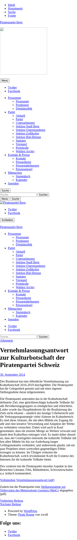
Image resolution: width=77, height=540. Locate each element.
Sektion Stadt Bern (27, 126)
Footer (12, 15)
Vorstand (21, 144)
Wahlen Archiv (25, 151)
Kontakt (21, 158)
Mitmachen (15, 172)
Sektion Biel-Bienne (28, 137)
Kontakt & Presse (19, 155)
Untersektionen (25, 122)
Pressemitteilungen (27, 165)
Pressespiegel (24, 169)
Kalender (21, 180)
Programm (14, 97)
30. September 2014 (12, 374)
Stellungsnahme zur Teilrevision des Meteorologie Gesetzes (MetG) (33, 488)
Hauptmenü (15, 8)
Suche (12, 12)
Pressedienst (23, 162)
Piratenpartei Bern (11, 22)
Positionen (22, 105)
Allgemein (6, 340)
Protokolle (22, 147)
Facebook (14, 91)
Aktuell (20, 115)
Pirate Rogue (26, 514)
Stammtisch (23, 176)
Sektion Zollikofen (27, 133)
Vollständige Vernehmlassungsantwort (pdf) (27, 480)
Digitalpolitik (24, 108)
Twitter (12, 87)
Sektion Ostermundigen (30, 130)
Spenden (13, 183)
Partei (11, 112)
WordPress (30, 511)
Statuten (21, 140)
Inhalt (11, 5)
